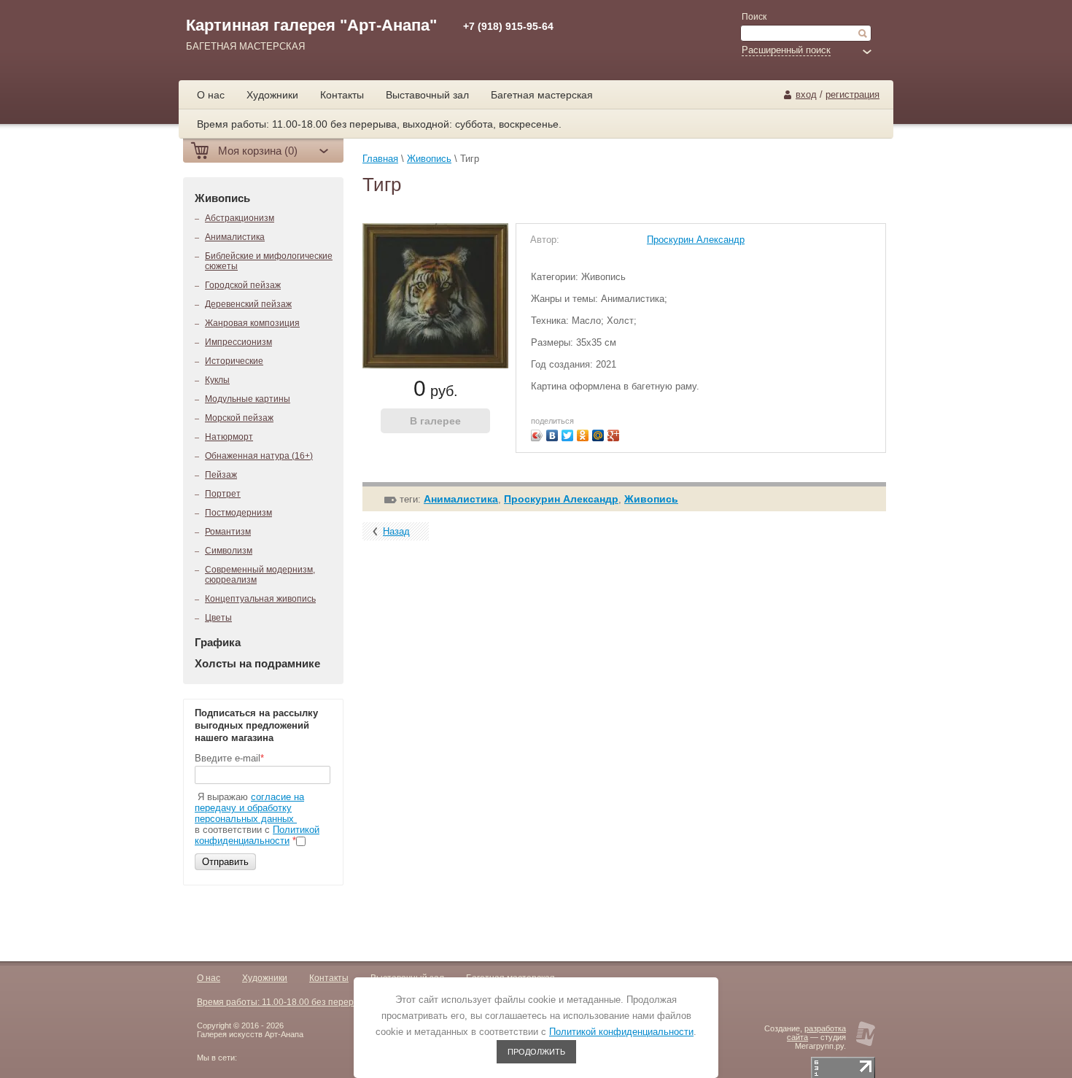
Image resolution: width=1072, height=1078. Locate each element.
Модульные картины (247, 399)
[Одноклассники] (583, 435)
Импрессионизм (238, 342)
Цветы (218, 618)
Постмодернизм (238, 513)
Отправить (225, 861)
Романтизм (228, 532)
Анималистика (235, 237)
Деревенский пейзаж (248, 304)
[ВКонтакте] (552, 435)
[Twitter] (567, 435)
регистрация (852, 94)
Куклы (217, 380)
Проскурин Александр (696, 239)
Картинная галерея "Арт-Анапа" (311, 25)
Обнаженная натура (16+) (259, 456)
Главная (380, 158)
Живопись (222, 198)
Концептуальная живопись (260, 599)
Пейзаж (221, 475)
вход (806, 94)
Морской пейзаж (239, 418)
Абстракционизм (239, 218)
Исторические (234, 361)
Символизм (228, 551)
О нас (208, 978)
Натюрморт (229, 437)
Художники (264, 978)
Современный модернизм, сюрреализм (260, 575)
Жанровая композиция (252, 323)
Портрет (223, 494)
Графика (218, 642)
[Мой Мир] (598, 435)
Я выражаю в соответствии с (257, 818)
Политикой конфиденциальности (257, 835)
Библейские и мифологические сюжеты (269, 261)
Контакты (329, 978)
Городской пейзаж (243, 285)
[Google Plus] (613, 435)
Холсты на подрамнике (257, 663)
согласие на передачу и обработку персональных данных (249, 807)
